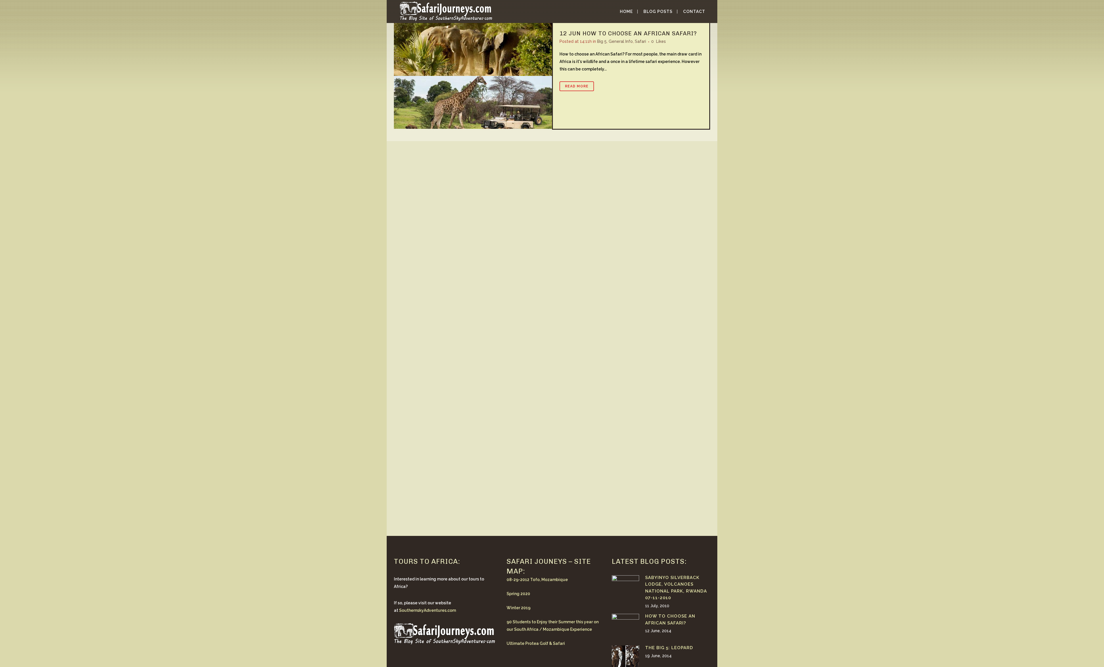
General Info (621, 41)
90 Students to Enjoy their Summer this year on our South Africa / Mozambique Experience (553, 626)
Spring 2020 (518, 593)
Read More (577, 86)
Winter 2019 (518, 607)
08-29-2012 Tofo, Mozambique (537, 579)
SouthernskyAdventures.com (427, 610)
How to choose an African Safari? (639, 33)
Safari (640, 41)
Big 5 (602, 41)
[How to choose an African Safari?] (473, 76)
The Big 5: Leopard (669, 647)
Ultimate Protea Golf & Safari (536, 643)
